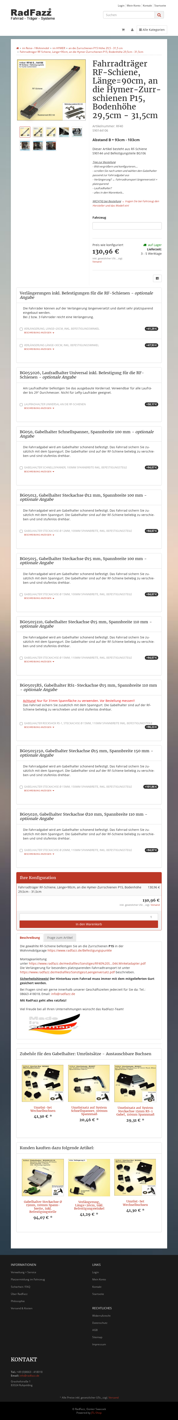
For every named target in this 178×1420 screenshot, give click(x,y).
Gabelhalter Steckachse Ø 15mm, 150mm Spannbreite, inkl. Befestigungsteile (90, 788)
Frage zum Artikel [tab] (60, 938)
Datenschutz (99, 1323)
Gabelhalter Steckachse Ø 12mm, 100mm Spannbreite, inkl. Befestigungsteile (90, 532)
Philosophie (18, 1301)
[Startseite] (17, 48)
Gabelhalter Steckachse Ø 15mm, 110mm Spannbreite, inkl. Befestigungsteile (90, 659)
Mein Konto (133, 5)
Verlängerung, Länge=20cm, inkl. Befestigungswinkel (90, 330)
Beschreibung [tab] (30, 938)
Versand (97, 261)
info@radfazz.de (63, 994)
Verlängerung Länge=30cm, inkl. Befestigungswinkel (90, 346)
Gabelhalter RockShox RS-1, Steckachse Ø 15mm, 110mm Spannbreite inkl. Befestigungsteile (90, 725)
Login (121, 5)
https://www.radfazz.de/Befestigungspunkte (80, 950)
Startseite (160, 5)
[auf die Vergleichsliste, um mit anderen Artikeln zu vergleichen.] (157, 278)
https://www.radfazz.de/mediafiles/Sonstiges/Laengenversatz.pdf (67, 972)
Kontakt (147, 5)
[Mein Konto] (132, 30)
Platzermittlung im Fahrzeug (28, 1279)
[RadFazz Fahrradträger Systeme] (35, 14)
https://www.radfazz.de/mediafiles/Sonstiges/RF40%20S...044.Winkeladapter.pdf (87, 963)
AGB (95, 1330)
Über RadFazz (19, 1294)
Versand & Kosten (21, 1308)
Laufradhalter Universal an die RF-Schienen (90, 406)
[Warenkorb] (123, 30)
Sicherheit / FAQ (20, 1287)
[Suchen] (159, 15)
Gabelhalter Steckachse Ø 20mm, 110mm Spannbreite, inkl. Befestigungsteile (90, 851)
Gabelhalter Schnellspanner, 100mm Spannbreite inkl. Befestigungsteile (90, 469)
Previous (25, 1098)
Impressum (99, 1344)
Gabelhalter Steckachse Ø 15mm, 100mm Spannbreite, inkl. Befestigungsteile (90, 596)
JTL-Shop (96, 1413)
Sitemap (97, 1337)
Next (153, 1098)
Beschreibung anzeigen (38, 332)
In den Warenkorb (89, 924)
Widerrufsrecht (101, 1316)
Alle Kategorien (152, 29)
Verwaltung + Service (23, 1272)
